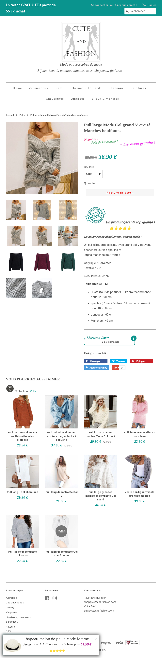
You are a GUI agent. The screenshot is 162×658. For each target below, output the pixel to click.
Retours (10, 626)
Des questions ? (15, 602)
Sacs (59, 88)
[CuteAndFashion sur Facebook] (47, 598)
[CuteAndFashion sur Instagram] (54, 598)
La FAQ (10, 607)
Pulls (22, 115)
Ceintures (138, 88)
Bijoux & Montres (105, 98)
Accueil (10, 115)
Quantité (89, 183)
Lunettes (78, 98)
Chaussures (55, 98)
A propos (11, 597)
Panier (152, 5)
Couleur (89, 167)
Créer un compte (126, 5)
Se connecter (99, 5)
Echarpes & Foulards (86, 88)
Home (17, 88)
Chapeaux (116, 88)
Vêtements (38, 88)
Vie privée (11, 612)
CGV (8, 631)
